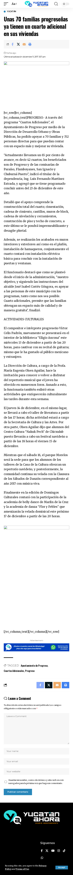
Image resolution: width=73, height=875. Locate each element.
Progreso (29, 671)
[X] (47, 851)
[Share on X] (18, 44)
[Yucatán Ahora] (36, 4)
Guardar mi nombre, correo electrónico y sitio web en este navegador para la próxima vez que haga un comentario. (36, 782)
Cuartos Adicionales (14, 671)
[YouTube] (53, 851)
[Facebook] (41, 851)
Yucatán (11, 11)
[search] (56, 4)
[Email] (24, 44)
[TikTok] (64, 851)
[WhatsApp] (42, 858)
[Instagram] (58, 851)
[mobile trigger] (7, 3)
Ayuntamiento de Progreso (34, 665)
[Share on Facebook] (12, 44)
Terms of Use (22, 869)
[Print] (30, 44)
